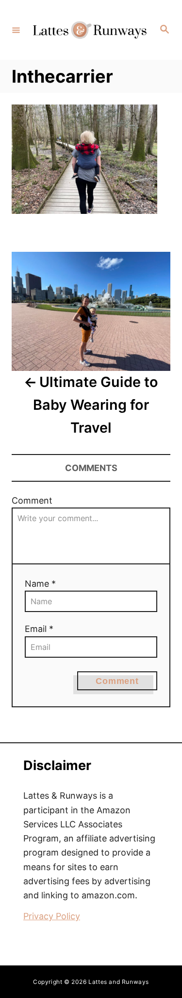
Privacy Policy (51, 916)
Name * (40, 583)
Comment (32, 500)
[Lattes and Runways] (89, 29)
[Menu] (16, 29)
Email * (39, 629)
